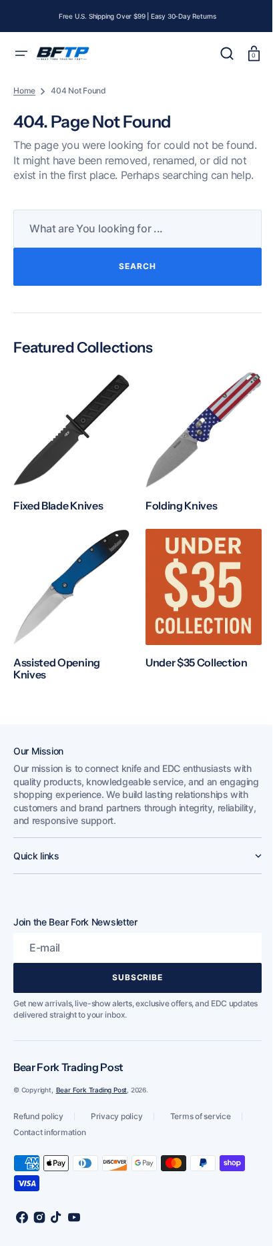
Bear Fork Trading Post (91, 1094)
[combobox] (132, 243)
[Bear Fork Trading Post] (62, 54)
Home (24, 90)
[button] (21, 53)
